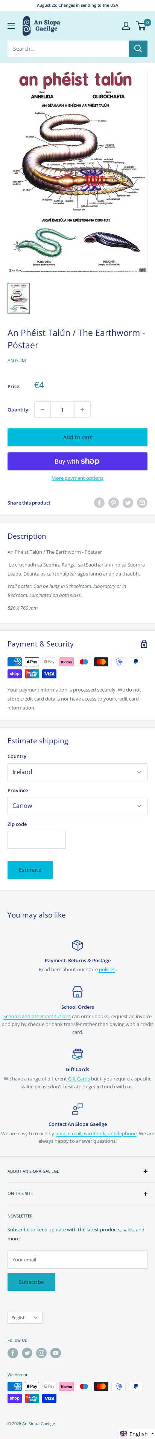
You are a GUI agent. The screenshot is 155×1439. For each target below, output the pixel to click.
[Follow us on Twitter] (27, 1353)
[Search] (138, 49)
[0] (141, 25)
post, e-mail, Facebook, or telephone (96, 1133)
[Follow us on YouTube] (55, 1353)
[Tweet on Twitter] (128, 502)
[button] (137, 1434)
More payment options (77, 478)
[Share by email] (142, 502)
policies (107, 969)
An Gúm (17, 360)
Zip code (17, 824)
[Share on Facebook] (99, 502)
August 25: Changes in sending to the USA (77, 5)
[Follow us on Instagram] (41, 1353)
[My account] (126, 26)
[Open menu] (11, 26)
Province (18, 790)
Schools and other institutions (37, 1016)
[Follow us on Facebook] (13, 1353)
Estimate (30, 869)
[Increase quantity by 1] (82, 409)
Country (17, 756)
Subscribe (31, 1281)
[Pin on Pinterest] (113, 502)
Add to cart (77, 437)
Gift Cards (79, 1078)
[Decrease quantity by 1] (42, 409)
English (19, 1317)
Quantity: (19, 409)
